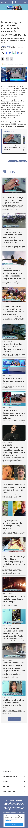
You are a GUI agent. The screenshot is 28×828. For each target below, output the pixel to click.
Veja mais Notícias (14, 719)
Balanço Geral (9, 18)
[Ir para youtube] (22, 808)
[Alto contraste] (2, 59)
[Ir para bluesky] (6, 803)
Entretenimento (10, 777)
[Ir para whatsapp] (18, 808)
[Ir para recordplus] (6, 808)
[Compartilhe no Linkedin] (10, 53)
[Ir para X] (14, 808)
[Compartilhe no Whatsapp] (14, 53)
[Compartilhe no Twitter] (3, 53)
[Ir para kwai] (18, 803)
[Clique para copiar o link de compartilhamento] (21, 53)
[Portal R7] (14, 2)
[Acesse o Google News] (18, 53)
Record (2, 18)
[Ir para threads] (22, 803)
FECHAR (14, 824)
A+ (7, 59)
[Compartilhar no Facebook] (7, 53)
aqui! (22, 126)
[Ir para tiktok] (10, 808)
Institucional (9, 791)
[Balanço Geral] (14, 7)
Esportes (7, 772)
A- (11, 59)
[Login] (25, 2)
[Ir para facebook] (10, 803)
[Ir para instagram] (14, 803)
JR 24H (5, 782)
